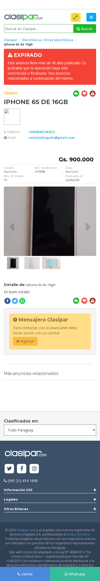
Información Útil (18, 490)
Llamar (26, 573)
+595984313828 (40, 132)
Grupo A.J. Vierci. (79, 534)
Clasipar (10, 40)
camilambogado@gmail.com (51, 137)
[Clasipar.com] (23, 17)
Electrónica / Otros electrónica (47, 40)
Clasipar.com (26, 530)
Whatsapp (76, 573)
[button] (76, 17)
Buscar (86, 28)
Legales (11, 499)
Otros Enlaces (16, 509)
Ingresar (26, 341)
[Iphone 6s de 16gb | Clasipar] (13, 259)
